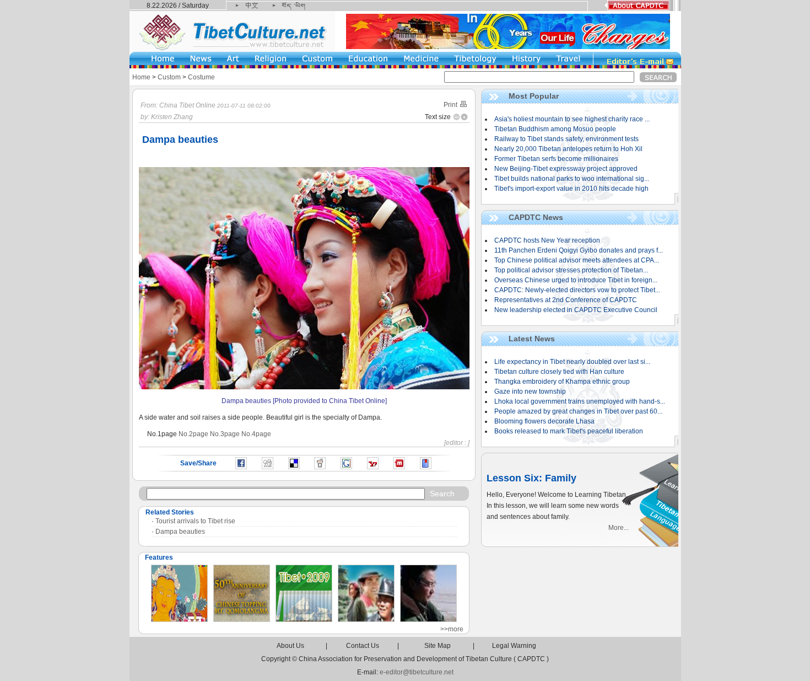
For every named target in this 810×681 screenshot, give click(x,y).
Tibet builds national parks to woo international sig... (571, 179)
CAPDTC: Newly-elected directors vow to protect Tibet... (577, 290)
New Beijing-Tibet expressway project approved (566, 169)
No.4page (256, 434)
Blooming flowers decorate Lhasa (544, 421)
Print (451, 105)
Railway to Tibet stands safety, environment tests (566, 139)
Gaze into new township (530, 391)
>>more (451, 629)
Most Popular (534, 96)
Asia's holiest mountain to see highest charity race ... (572, 119)
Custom (169, 77)
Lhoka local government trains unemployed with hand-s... (579, 401)
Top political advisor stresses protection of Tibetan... (571, 270)
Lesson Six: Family (531, 478)
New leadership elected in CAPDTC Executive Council (575, 310)
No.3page (225, 434)
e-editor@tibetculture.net (416, 672)
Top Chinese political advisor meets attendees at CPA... (576, 260)
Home (141, 77)
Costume (201, 77)
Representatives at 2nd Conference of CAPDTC (565, 300)
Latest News (532, 338)
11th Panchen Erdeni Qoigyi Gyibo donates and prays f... (578, 250)
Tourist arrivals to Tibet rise (195, 521)
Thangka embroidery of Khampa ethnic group (562, 381)
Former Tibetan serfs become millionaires (556, 159)
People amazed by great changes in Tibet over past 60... (578, 411)
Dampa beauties (180, 531)
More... (618, 528)
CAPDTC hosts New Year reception (547, 240)
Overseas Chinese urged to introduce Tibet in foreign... (575, 280)
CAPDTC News (536, 217)
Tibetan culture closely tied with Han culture (559, 372)
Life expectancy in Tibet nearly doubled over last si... (572, 362)
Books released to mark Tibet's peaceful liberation (568, 431)
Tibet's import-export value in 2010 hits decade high (571, 188)
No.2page (193, 434)
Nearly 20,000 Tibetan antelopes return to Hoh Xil (568, 149)
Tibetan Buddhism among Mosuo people (555, 129)
